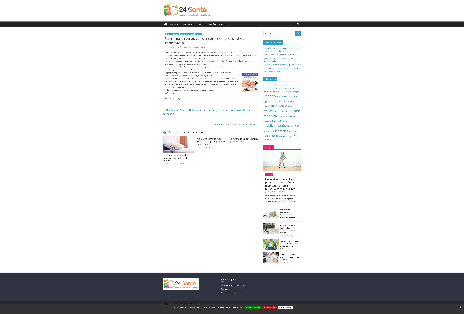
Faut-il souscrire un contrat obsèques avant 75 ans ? (289, 257)
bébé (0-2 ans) (283, 91)
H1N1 (277, 111)
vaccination (283, 136)
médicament (279, 120)
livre (280, 116)
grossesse (269, 111)
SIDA (285, 131)
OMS (297, 126)
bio (265, 91)
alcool (265, 85)
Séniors (200, 24)
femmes (292, 102)
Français (274, 105)
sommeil (203, 47)
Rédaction (183, 47)
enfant (274, 101)
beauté (297, 88)
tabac (266, 135)
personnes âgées (268, 131)
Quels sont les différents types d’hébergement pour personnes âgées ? (288, 213)
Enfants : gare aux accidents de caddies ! (237, 124)
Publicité (224, 289)
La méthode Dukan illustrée (244, 138)
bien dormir (194, 47)
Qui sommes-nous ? (229, 293)
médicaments (274, 125)
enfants (284, 101)
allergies (288, 85)
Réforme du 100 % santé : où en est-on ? (279, 55)
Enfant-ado (186, 24)
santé (278, 131)
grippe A (291, 106)
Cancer (269, 96)
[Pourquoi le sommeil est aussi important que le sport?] (179, 138)
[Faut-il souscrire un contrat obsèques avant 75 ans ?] (271, 254)
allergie (281, 85)
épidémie (268, 139)
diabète (293, 96)
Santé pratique (215, 24)
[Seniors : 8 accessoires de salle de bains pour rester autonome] (271, 240)
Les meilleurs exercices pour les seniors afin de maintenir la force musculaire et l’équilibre (280, 184)
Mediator (292, 116)
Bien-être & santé (172, 34)
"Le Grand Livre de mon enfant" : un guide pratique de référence (211, 141)
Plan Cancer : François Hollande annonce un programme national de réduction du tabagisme (207, 112)
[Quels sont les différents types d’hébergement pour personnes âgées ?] (271, 209)
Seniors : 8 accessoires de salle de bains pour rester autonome (289, 243)
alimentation (274, 85)
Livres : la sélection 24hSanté (190, 34)
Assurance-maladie (282, 88)
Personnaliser (285, 307)
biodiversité (271, 92)
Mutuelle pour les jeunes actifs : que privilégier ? (282, 65)
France (266, 106)
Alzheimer (268, 88)
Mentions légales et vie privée (232, 285)
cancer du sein (281, 96)
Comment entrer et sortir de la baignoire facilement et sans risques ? (288, 229)
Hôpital (284, 111)
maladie (285, 117)
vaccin (274, 136)
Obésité (290, 125)
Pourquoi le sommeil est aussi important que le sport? (177, 158)
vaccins (291, 136)
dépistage (267, 101)
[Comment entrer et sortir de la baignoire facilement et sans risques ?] (271, 224)
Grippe (283, 105)
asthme (291, 88)
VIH (296, 135)
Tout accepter (254, 307)
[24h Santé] (166, 24)
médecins (267, 121)
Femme (173, 24)
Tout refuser (270, 307)
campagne (294, 91)
